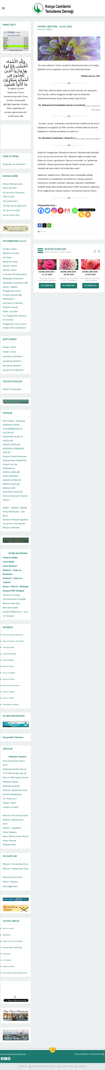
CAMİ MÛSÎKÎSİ (10, 476)
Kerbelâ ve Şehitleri (13, 356)
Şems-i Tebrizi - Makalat (15, 586)
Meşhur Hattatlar (11, 527)
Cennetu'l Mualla (9, 654)
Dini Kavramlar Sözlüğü (14, 599)
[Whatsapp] (75, 211)
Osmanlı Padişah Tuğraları (15, 519)
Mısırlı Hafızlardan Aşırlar (16, 777)
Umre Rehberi (10, 565)
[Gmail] (67, 211)
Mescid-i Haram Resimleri (13, 634)
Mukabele (7, 935)
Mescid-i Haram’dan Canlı (15, 815)
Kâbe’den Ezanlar (11, 786)
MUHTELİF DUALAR (12, 491)
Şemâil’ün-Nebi (10, 261)
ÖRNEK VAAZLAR (11, 484)
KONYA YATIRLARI (11, 444)
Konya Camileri (9, 691)
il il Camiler (7, 960)
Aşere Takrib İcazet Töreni (15, 836)
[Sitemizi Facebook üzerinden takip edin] (2, 1058)
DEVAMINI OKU (39, 285)
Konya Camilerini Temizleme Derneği (89, 1054)
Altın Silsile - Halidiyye (14, 420)
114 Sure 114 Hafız (11, 210)
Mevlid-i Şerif (9, 270)
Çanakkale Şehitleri (12, 361)
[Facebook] (41, 211)
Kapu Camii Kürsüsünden (13, 941)
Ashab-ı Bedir (9, 347)
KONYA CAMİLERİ (11, 472)
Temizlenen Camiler (11, 704)
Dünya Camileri (9, 679)
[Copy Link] (81, 215)
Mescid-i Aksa (8, 666)
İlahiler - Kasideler (12, 827)
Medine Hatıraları (11, 603)
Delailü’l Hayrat (10, 307)
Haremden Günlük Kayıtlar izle (15, 973)
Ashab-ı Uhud (9, 351)
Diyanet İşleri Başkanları (15, 460)
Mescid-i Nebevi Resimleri (13, 641)
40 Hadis (7, 257)
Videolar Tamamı (17, 756)
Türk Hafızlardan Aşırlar (14, 773)
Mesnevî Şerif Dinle (12, 877)
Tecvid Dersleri (10, 201)
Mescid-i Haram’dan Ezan (15, 864)
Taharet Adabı (10, 557)
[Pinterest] (61, 211)
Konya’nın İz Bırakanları (14, 523)
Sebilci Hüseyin (10, 881)
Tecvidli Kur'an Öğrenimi (14, 205)
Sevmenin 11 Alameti (13, 303)
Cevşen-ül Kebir (11, 807)
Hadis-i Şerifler (10, 311)
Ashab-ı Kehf (9, 802)
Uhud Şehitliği (8, 660)
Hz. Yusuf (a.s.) (10, 798)
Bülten (49, 29)
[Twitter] (47, 211)
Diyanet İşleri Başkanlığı (12, 947)
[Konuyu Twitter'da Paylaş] (44, 225)
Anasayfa (41, 29)
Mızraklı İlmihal (10, 607)
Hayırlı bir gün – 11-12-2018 (82, 273)
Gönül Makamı (10, 832)
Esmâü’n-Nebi (10, 248)
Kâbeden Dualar (10, 781)
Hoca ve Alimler (9, 673)
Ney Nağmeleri (10, 886)
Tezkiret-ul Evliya (11, 595)
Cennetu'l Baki (8, 647)
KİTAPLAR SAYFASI (17, 553)
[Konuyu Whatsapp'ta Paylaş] (49, 225)
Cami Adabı (8, 561)
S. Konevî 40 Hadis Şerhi (15, 274)
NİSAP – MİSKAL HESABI (15, 507)
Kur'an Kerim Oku (11, 215)
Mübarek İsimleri (11, 253)
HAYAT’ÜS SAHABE (12, 389)
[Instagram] (54, 211)
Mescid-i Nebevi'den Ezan (16, 868)
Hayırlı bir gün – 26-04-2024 (60, 273)
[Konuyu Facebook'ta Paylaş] (40, 225)
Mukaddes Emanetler (13, 278)
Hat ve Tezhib (8, 698)
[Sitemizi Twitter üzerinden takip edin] (5, 1058)
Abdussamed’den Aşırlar (15, 769)
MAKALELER (9, 488)
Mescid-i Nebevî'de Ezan (15, 790)
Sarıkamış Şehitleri (12, 365)
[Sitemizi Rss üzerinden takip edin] (9, 1058)
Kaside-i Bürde (10, 265)
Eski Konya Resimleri (11, 685)
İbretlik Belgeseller (12, 794)
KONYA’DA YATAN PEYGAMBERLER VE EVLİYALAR (12, 428)
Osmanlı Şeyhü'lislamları (15, 456)
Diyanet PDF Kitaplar (13, 590)
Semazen (6, 953)
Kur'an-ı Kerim (8, 928)
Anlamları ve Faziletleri (14, 164)
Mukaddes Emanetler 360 (15, 282)
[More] (88, 215)
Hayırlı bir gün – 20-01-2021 (39, 273)
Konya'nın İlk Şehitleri (13, 370)
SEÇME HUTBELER (12, 480)
